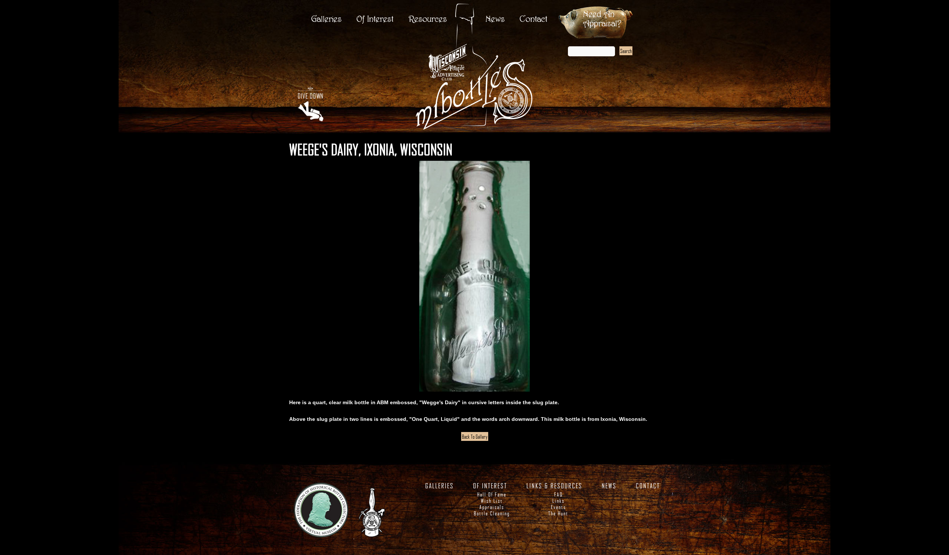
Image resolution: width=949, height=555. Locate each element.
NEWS (609, 486)
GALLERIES (439, 486)
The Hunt (558, 513)
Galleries (326, 19)
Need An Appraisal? (602, 19)
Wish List (492, 501)
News (495, 19)
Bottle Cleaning (492, 513)
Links (558, 501)
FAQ (558, 494)
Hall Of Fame (491, 494)
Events (558, 507)
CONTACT (648, 486)
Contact (534, 19)
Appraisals (491, 507)
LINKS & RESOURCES (554, 486)
